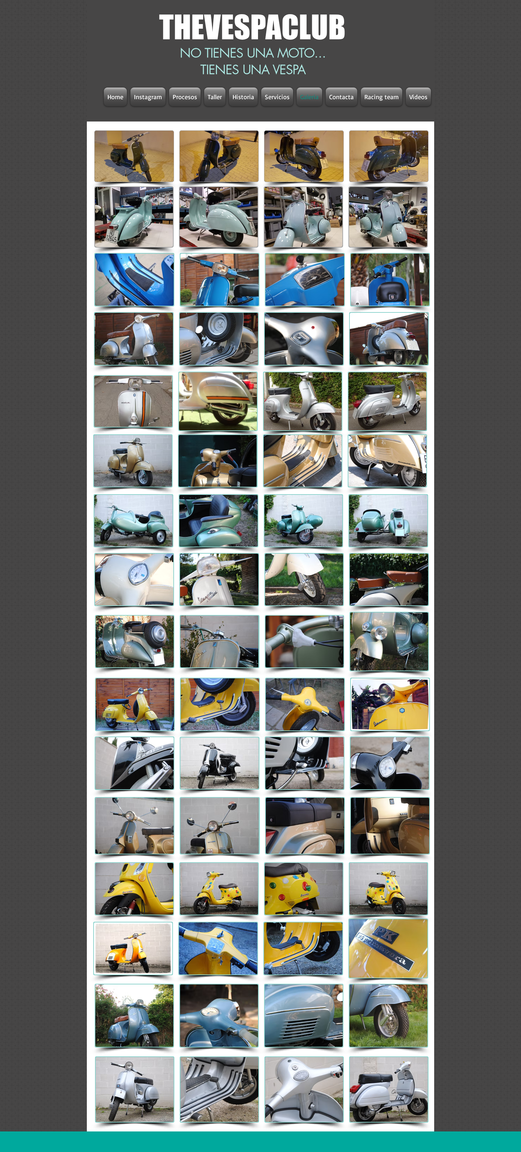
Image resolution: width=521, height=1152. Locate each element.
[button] (134, 338)
